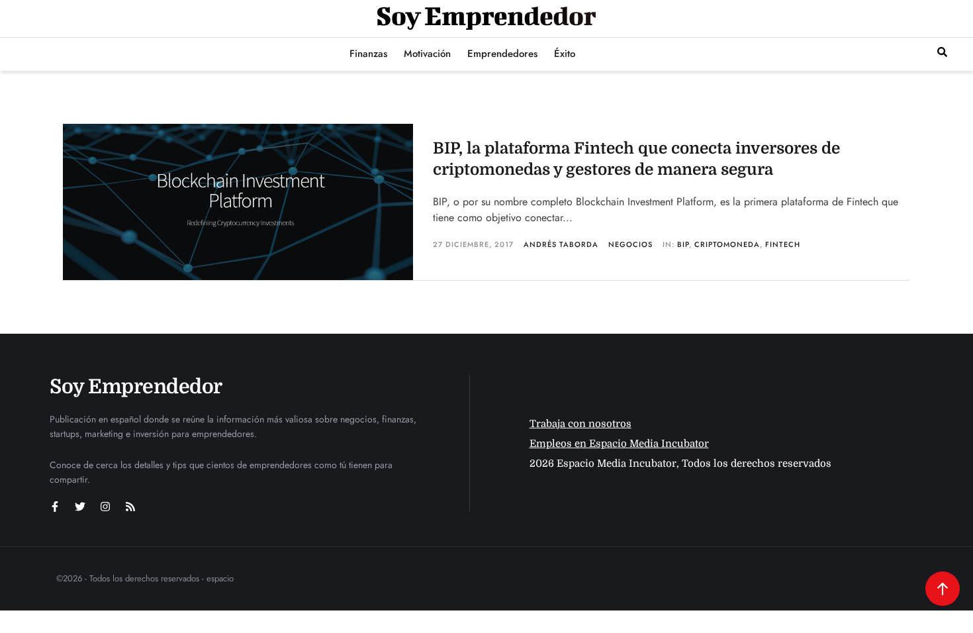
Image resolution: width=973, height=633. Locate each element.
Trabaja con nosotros (580, 424)
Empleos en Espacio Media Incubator (619, 444)
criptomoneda (727, 244)
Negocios (630, 244)
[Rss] (130, 506)
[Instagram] (105, 506)
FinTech (782, 244)
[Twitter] (80, 506)
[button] (942, 52)
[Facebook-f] (55, 506)
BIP (683, 244)
